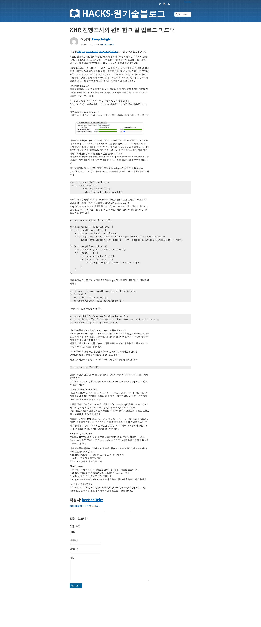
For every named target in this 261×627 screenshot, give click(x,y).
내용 (72, 557)
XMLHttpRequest (107, 44)
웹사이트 (74, 548)
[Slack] (164, 4)
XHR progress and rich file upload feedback (97, 51)
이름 (73, 531)
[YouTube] (160, 4)
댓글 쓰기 (75, 585)
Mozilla (187, 1)
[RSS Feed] (169, 4)
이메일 (74, 540)
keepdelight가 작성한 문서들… (85, 505)
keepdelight (102, 39)
